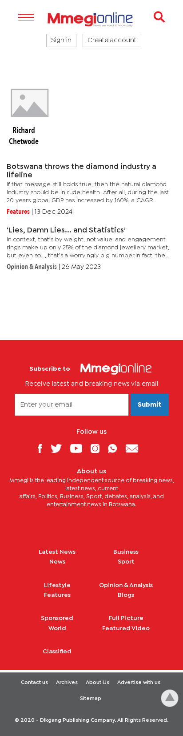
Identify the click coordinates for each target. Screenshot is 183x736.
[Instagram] (98, 448)
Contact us (34, 682)
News (57, 561)
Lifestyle (57, 585)
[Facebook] (43, 448)
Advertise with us (138, 682)
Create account (112, 40)
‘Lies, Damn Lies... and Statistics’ (66, 230)
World (57, 628)
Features (57, 595)
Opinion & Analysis (126, 585)
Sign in (61, 40)
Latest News (57, 552)
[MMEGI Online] (91, 19)
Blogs (126, 595)
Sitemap (90, 698)
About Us (97, 682)
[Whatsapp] (115, 448)
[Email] (135, 448)
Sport (126, 561)
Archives (67, 682)
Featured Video (126, 628)
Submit (150, 405)
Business (126, 552)
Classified (57, 651)
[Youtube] (79, 448)
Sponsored (57, 618)
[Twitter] (59, 448)
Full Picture (126, 618)
